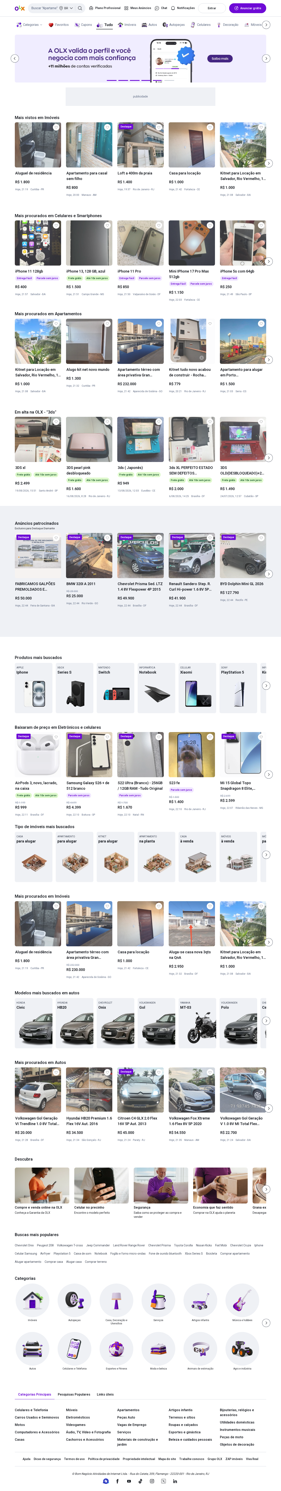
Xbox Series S (194, 1253)
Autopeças (177, 25)
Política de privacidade (104, 1459)
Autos (153, 25)
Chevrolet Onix (24, 1245)
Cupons (86, 25)
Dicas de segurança (47, 1459)
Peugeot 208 (45, 1245)
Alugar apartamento (28, 1261)
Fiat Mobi (221, 1245)
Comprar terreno (96, 1261)
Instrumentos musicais (237, 1430)
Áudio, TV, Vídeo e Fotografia (88, 1432)
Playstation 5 (62, 1253)
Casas (19, 1440)
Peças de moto (231, 1437)
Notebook (101, 1253)
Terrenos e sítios (182, 1417)
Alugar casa (74, 1261)
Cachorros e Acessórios (85, 1440)
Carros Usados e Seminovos (37, 1417)
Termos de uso (74, 1459)
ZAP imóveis (234, 1459)
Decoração (230, 25)
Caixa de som (82, 1253)
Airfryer (45, 1253)
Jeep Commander (98, 1245)
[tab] (35, 1394)
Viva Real (252, 1459)
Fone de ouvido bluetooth (165, 1253)
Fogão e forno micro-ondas (128, 1253)
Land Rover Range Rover (129, 1245)
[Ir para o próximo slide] (269, 163)
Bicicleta (211, 1253)
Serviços (124, 1432)
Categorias (31, 25)
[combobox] (56, 8)
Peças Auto (126, 1417)
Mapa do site (167, 1459)
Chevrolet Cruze (240, 1245)
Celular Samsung (26, 1253)
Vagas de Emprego (131, 1425)
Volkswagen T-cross (70, 1245)
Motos (20, 1425)
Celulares (204, 25)
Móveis (256, 25)
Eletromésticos (78, 1417)
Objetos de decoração (237, 1444)
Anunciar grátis (250, 8)
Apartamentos (128, 1410)
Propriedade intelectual (139, 1459)
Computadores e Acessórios (37, 1432)
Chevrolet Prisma (159, 1245)
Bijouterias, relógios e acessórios (237, 1412)
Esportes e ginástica (185, 1432)
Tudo (108, 25)
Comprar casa (54, 1261)
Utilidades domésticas (237, 1422)
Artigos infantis (181, 1410)
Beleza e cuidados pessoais (190, 1440)
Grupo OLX (215, 1459)
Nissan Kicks (204, 1245)
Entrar (212, 8)
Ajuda (26, 1459)
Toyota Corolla (183, 1245)
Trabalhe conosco (191, 1459)
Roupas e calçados (183, 1425)
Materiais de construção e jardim (137, 1442)
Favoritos (62, 25)
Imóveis (130, 25)
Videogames (76, 1425)
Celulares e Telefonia (31, 1410)
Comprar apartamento (235, 1253)
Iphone (258, 1245)
